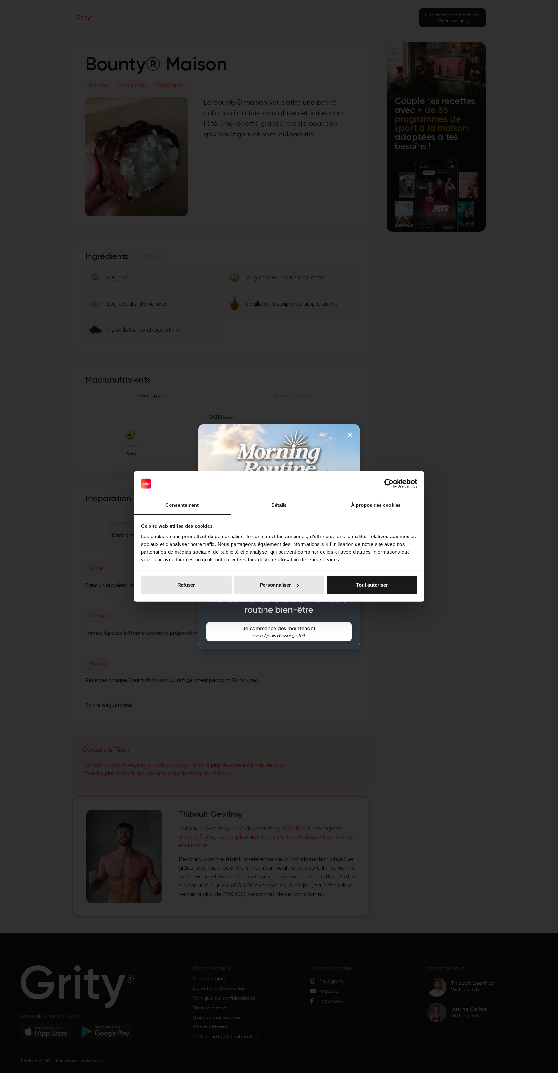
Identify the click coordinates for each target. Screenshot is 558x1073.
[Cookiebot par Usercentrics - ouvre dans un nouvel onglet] (389, 483)
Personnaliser (275, 584)
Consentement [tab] (182, 505)
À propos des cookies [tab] (376, 505)
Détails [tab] (279, 505)
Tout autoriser (372, 584)
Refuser (186, 584)
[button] (350, 435)
